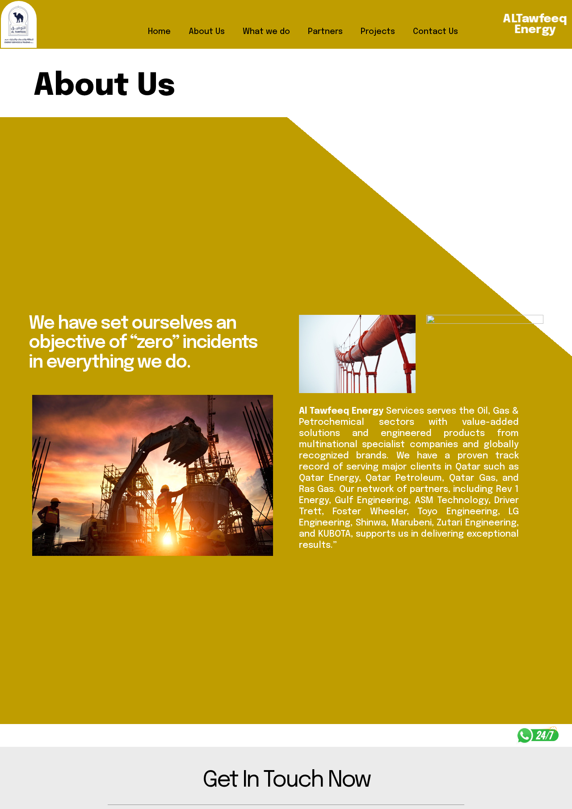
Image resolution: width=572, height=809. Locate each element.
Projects (378, 32)
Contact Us (435, 32)
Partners (325, 32)
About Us (207, 32)
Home (159, 32)
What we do (266, 32)
